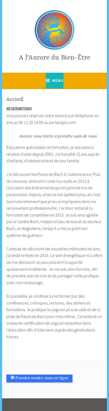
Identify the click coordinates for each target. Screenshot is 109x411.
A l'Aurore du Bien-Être (54, 58)
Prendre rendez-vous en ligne (41, 377)
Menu (57, 80)
